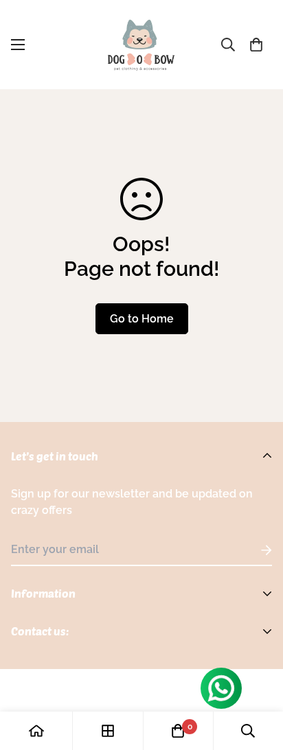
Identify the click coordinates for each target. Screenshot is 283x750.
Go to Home (142, 318)
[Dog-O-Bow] (141, 44)
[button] (256, 44)
